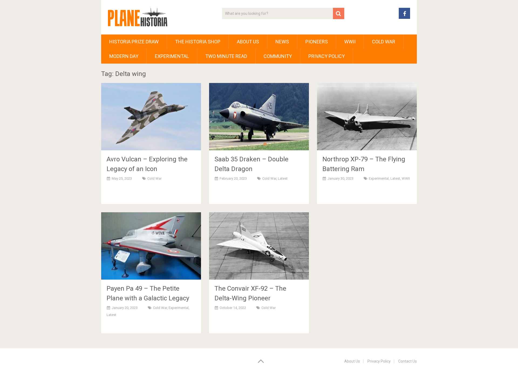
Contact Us (407, 361)
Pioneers (316, 41)
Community (278, 56)
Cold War (383, 41)
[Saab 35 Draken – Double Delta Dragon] (259, 116)
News (282, 41)
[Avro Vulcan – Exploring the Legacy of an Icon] (151, 116)
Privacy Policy (326, 56)
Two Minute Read (226, 56)
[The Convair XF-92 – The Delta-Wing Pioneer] (259, 246)
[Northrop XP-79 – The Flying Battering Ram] (367, 116)
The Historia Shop (197, 41)
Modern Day (123, 56)
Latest (283, 178)
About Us (248, 41)
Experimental (172, 56)
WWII (350, 41)
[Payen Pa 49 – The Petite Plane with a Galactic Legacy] (151, 246)
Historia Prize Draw (134, 41)
